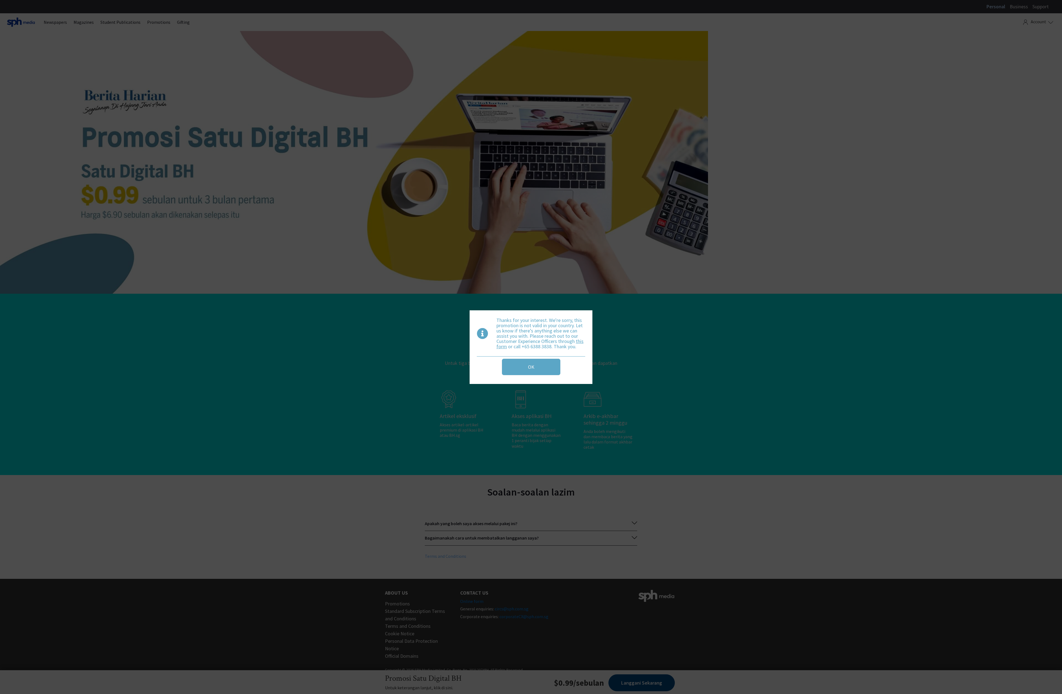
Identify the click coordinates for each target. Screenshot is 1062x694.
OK (531, 367)
